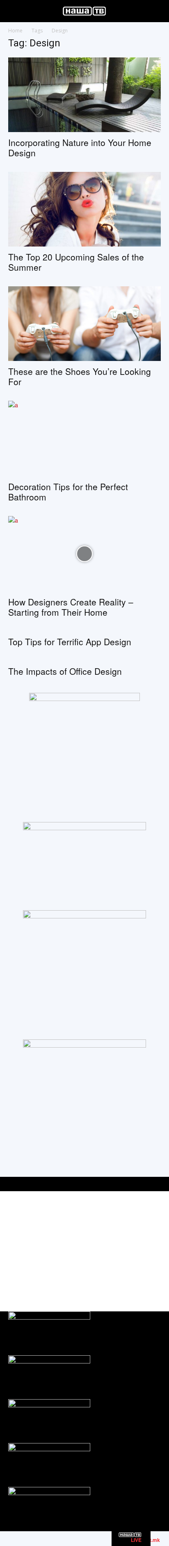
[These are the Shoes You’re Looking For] (84, 323)
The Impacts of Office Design (65, 671)
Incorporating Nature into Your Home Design (79, 147)
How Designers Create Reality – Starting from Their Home (70, 607)
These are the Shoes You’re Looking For (79, 376)
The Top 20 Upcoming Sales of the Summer (76, 262)
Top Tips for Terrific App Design (69, 641)
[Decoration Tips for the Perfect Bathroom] (84, 438)
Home (15, 30)
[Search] (157, 11)
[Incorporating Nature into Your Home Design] (84, 94)
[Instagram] (135, 1282)
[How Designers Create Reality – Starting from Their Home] (84, 553)
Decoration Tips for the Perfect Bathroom (68, 491)
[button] (14, 11)
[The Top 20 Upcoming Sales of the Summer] (84, 209)
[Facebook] (117, 1282)
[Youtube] (153, 1282)
